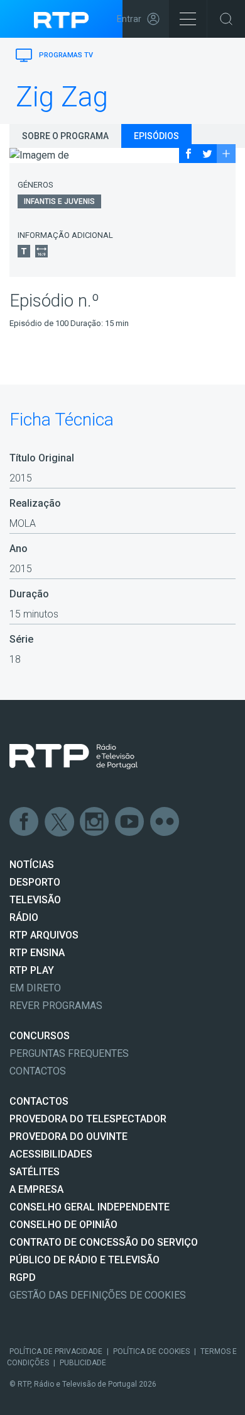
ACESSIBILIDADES (50, 1154)
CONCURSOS (39, 1036)
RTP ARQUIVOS (44, 935)
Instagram (95, 822)
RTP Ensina (37, 953)
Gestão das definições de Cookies (97, 1295)
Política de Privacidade (55, 1351)
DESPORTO (34, 882)
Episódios (156, 136)
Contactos (37, 1071)
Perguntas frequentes (69, 1053)
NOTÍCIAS (31, 865)
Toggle (226, 19)
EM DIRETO (35, 988)
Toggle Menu (188, 19)
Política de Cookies (151, 1351)
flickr (165, 822)
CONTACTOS (38, 1101)
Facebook (24, 822)
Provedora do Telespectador (87, 1119)
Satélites (34, 1172)
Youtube (130, 822)
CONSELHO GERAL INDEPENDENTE (89, 1207)
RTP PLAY (31, 970)
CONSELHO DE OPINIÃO (63, 1225)
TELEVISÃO (35, 900)
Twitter (60, 822)
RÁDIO (23, 917)
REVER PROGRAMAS (55, 1006)
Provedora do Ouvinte (68, 1136)
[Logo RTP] (73, 756)
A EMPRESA (36, 1189)
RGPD (22, 1277)
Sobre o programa (65, 136)
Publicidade (83, 1362)
